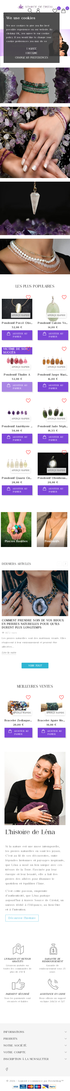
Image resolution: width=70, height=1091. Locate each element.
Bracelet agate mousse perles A (52, 720)
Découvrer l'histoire (22, 918)
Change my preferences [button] (31, 57)
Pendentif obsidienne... (53, 478)
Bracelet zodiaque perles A (18, 720)
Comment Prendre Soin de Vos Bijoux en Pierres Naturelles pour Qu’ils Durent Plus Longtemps (33, 624)
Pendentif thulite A (17, 374)
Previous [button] (59, 564)
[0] (63, 11)
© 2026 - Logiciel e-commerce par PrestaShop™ (35, 1081)
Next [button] (65, 564)
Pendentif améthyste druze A (17, 426)
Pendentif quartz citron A (17, 478)
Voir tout (35, 665)
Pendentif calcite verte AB (53, 323)
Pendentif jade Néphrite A (53, 426)
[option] (18, 718)
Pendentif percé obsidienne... (17, 323)
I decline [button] (31, 53)
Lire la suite (9, 652)
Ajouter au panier (19, 335)
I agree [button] (32, 48)
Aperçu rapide (21, 315)
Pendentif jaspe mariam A (53, 374)
